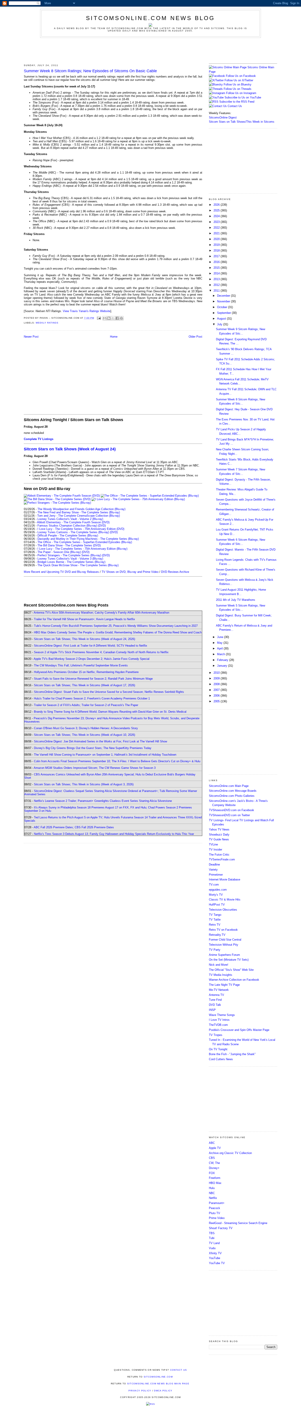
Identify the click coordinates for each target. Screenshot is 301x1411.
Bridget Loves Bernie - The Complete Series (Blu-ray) (71, 562)
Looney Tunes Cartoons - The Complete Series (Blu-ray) (73, 532)
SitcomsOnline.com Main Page (229, 786)
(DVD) (102, 525)
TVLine (213, 844)
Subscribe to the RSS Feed (236, 101)
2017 (217, 256)
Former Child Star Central (225, 939)
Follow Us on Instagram (241, 93)
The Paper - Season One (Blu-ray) (59, 552)
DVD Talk (215, 1004)
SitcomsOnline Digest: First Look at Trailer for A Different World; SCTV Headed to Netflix (90, 645)
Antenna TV (216, 995)
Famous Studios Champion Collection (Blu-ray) (67, 525)
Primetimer (216, 874)
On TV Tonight (218, 1049)
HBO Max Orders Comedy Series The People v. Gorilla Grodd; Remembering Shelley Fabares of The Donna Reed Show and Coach (118, 632)
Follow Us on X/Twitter (239, 80)
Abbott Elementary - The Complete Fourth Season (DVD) (73, 522)
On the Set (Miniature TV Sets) (229, 959)
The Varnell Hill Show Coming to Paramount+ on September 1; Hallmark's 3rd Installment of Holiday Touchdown (105, 754)
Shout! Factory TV (220, 1228)
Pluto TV (214, 1213)
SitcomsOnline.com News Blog (150, 18)
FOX (212, 1173)
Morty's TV (216, 894)
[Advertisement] (150, 50)
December (224, 295)
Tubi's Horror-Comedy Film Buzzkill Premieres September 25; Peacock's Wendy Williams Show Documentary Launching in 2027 (116, 625)
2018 (217, 250)
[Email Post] (99, 318)
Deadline (214, 864)
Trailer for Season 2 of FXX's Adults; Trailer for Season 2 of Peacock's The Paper (86, 705)
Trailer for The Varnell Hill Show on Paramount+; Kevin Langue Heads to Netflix (84, 619)
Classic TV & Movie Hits (224, 899)
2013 (217, 279)
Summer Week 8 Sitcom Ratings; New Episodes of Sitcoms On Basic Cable (90, 71)
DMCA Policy (163, 1390)
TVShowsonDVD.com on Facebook (231, 810)
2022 (217, 227)
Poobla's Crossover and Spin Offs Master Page (239, 1030)
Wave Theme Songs (222, 1015)
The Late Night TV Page (224, 984)
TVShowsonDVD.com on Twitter (229, 815)
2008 (217, 684)
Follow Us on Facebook (241, 76)
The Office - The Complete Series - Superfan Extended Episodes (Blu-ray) (84, 542)
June (220, 637)
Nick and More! (218, 964)
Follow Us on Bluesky (237, 84)
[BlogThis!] (109, 318)
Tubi (211, 1238)
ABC (212, 1143)
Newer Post (31, 336)
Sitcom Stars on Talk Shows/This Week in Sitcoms (241, 121)
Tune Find (215, 999)
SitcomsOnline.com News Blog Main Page (158, 1383)
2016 (217, 262)
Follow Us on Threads (237, 89)
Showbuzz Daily (219, 834)
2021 (217, 233)
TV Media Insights (220, 974)
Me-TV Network (219, 989)
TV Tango (215, 914)
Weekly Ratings (47, 323)
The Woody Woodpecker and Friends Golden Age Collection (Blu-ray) (81, 509)
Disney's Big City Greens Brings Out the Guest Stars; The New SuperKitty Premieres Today (92, 748)
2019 (217, 244)
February (223, 660)
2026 (217, 204)
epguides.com (218, 889)
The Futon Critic (219, 854)
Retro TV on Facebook (223, 929)
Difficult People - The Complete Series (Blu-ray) (67, 535)
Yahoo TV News (219, 829)
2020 (217, 239)
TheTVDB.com (218, 1024)
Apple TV (215, 1148)
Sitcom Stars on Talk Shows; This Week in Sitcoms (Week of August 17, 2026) (84, 685)
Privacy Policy (139, 1390)
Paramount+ (217, 1203)
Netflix (213, 1198)
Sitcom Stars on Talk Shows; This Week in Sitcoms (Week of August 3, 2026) (84, 784)
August (222, 318)
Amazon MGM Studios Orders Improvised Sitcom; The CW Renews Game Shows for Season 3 (95, 767)
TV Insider (215, 849)
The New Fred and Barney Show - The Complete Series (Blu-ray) (78, 512)
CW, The (214, 1163)
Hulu (212, 1188)
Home (113, 336)
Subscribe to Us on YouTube (243, 97)
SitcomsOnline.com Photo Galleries (232, 795)
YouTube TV (217, 1263)
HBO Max (215, 1183)
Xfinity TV (215, 1253)
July (220, 324)
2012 (217, 285)
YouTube (214, 1258)
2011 (217, 290)
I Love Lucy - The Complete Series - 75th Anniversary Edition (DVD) (80, 529)
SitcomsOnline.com (158, 1377)
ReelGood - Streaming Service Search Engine (238, 1223)
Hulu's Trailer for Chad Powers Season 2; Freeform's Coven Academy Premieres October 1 (92, 698)
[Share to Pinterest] (121, 318)
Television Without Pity (223, 944)
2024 (217, 216)
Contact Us (234, 106)
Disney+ (214, 1168)
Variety (213, 869)
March (221, 654)
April (220, 648)
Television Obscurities (223, 909)
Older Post (195, 336)
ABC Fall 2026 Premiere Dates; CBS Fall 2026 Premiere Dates (74, 827)
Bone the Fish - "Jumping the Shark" (232, 1054)
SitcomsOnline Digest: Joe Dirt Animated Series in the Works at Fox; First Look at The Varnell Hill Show (100, 741)
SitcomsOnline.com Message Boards (232, 790)
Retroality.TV (217, 934)
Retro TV (214, 924)
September (224, 312)
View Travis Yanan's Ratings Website (86, 311)
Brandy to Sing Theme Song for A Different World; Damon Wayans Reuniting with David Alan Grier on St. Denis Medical (110, 711)
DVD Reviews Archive (175, 571)
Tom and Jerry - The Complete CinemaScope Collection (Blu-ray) (78, 515)
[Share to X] (113, 318)
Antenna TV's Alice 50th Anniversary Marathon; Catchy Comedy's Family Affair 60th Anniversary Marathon (101, 612)
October (222, 307)
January (222, 665)
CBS (212, 1157)
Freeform (214, 1178)
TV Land (214, 1243)
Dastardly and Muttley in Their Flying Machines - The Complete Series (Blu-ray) (88, 538)
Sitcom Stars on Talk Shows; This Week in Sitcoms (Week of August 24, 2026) (84, 639)
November (224, 301)
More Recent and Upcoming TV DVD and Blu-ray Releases (61, 571)
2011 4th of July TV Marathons (235, 599)
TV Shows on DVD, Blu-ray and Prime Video (130, 571)
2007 (217, 690)
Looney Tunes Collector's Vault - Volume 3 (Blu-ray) (70, 558)
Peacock (214, 1208)
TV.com (214, 884)
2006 (217, 695)
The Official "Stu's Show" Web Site (231, 969)
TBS (212, 1233)
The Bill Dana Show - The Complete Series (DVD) (69, 545)
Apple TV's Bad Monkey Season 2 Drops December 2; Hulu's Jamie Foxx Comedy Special (91, 658)
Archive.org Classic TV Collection (230, 1153)
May (220, 642)
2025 (217, 210)
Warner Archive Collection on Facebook (234, 979)
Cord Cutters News (221, 1059)
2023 (217, 222)
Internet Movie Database (224, 879)
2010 (217, 672)
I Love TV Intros (219, 1019)
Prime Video (217, 1218)
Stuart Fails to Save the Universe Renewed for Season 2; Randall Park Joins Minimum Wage (93, 678)
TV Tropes (215, 1035)
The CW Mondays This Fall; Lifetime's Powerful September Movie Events (81, 665)
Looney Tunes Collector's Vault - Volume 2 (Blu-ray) (70, 519)
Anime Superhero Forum (224, 954)
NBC (212, 1193)
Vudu (212, 1248)
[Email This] (104, 318)
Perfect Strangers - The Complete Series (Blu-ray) (69, 555)
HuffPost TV (217, 904)
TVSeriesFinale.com (222, 859)
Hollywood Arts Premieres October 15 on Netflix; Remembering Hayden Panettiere (86, 672)
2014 (217, 273)
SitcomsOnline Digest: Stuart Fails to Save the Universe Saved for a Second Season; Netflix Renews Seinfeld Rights (109, 691)
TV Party (214, 949)
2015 (217, 267)
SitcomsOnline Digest (223, 117)
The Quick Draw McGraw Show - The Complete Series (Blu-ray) (78, 565)
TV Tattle (215, 919)
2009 (217, 678)
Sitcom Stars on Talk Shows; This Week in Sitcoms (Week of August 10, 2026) (84, 734)
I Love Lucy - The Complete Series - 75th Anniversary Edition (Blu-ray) (82, 548)
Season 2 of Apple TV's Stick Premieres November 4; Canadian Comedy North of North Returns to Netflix (101, 652)
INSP (212, 1010)
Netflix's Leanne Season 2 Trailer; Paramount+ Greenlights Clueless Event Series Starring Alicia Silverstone (103, 801)
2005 (217, 701)
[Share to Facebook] (117, 318)
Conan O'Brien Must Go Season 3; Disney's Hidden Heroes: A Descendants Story (86, 728)
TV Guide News (219, 839)
